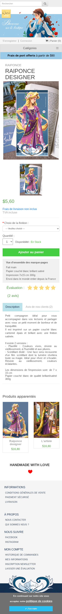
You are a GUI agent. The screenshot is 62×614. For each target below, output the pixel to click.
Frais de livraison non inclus (20, 209)
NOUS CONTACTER (15, 520)
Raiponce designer (15, 443)
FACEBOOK (11, 537)
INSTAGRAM (11, 542)
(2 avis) (13, 296)
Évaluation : (16, 288)
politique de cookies (39, 601)
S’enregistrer (10, 40)
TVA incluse (10, 212)
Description (12, 306)
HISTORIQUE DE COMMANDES (21, 555)
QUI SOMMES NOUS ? (17, 524)
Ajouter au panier (31, 252)
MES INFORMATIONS (16, 559)
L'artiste (46, 441)
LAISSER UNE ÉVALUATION (20, 568)
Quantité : (8, 235)
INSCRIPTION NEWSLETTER (20, 564)
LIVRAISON (11, 502)
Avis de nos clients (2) (39, 306)
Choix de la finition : (16, 223)
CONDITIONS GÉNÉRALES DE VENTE (25, 492)
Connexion (26, 40)
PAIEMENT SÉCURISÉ (17, 497)
